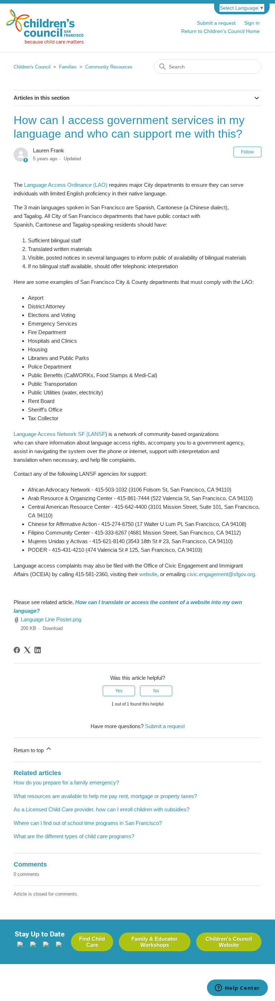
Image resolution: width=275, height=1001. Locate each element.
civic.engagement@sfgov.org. (221, 574)
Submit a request (216, 23)
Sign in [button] (252, 23)
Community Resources (108, 67)
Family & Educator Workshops (154, 942)
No (156, 690)
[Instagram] (33, 945)
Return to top (29, 750)
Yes (118, 690)
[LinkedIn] (37, 650)
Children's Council (32, 67)
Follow (247, 152)
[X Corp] (27, 650)
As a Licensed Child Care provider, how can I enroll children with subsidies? (101, 809)
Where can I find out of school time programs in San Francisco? (88, 823)
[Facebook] (17, 650)
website (148, 574)
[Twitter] (46, 945)
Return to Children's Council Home (220, 31)
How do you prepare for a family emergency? (66, 782)
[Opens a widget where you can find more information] (237, 988)
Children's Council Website (229, 942)
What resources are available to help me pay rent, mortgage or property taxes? (105, 796)
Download (53, 628)
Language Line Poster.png (51, 619)
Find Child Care (92, 942)
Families (68, 67)
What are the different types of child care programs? (74, 836)
